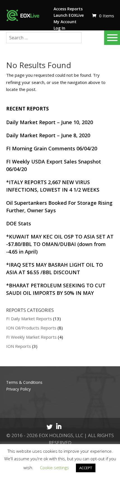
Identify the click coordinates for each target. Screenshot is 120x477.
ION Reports (18, 346)
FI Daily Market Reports (29, 318)
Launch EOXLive (69, 15)
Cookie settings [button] (54, 467)
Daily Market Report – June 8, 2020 (48, 135)
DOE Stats (18, 223)
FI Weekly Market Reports (31, 337)
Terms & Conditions (24, 382)
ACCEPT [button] (85, 467)
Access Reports (68, 8)
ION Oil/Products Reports (31, 328)
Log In (59, 28)
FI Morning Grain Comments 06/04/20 (51, 148)
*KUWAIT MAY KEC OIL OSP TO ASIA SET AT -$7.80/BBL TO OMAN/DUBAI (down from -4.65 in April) (60, 244)
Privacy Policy (18, 389)
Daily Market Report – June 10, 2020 (49, 122)
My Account (65, 21)
